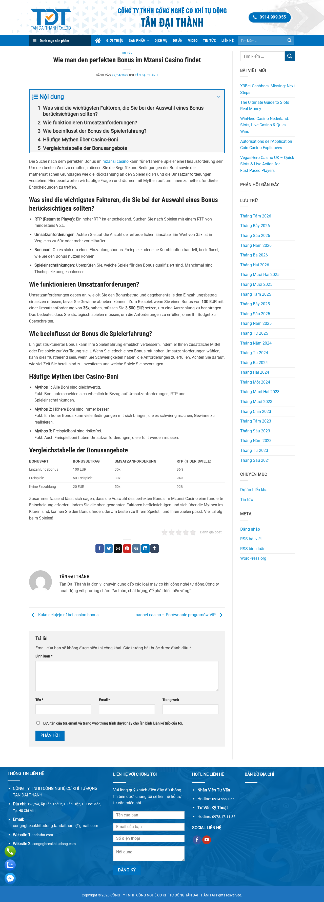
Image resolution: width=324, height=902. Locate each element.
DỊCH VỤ (161, 40)
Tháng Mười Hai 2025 (259, 274)
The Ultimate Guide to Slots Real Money (264, 105)
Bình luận (43, 656)
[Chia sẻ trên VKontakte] (136, 548)
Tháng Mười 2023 (256, 401)
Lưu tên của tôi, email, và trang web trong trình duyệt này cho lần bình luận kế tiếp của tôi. (113, 723)
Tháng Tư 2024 (254, 352)
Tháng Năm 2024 (256, 343)
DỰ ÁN (178, 40)
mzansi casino (116, 161)
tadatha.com (42, 835)
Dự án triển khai (254, 489)
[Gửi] (289, 40)
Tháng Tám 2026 (255, 216)
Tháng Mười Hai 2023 (259, 391)
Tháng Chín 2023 (255, 411)
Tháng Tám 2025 (255, 294)
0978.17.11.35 (223, 817)
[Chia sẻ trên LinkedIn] (145, 548)
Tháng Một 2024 (255, 382)
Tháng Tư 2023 (254, 450)
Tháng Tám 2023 (255, 421)
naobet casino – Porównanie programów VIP (176, 615)
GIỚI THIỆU (114, 40)
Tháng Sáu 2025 (255, 313)
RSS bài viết (251, 538)
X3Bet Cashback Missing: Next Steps (267, 89)
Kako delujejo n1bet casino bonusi (68, 615)
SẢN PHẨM (137, 40)
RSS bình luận (253, 548)
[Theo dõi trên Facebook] (197, 840)
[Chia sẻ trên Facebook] (99, 548)
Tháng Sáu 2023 (255, 431)
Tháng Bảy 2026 (255, 225)
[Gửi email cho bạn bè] (118, 548)
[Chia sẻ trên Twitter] (109, 548)
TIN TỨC (209, 40)
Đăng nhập (250, 529)
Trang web (171, 700)
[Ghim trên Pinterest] (127, 548)
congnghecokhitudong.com (54, 844)
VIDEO (192, 40)
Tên (39, 700)
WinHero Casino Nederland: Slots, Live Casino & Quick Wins (264, 125)
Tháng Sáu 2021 (255, 460)
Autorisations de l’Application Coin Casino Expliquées (266, 144)
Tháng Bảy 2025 (255, 304)
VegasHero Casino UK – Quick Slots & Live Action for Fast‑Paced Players (267, 164)
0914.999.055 (223, 799)
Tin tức (127, 52)
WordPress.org (253, 558)
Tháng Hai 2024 (254, 372)
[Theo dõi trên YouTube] (206, 840)
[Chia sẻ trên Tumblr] (154, 548)
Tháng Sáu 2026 (255, 235)
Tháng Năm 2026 (256, 245)
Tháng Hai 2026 (254, 265)
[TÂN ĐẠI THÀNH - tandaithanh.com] (59, 17)
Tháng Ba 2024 (254, 362)
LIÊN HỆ (227, 40)
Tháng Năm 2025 (256, 323)
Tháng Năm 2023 (256, 440)
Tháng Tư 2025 (254, 333)
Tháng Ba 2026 (254, 255)
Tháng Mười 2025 (256, 284)
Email (104, 700)
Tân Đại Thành (146, 75)
